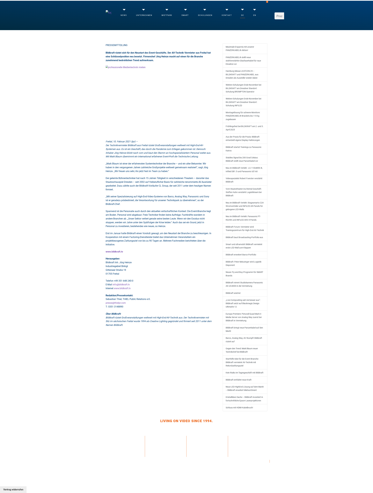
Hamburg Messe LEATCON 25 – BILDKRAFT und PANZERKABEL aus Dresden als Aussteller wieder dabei (242, 74)
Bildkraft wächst (233, 293)
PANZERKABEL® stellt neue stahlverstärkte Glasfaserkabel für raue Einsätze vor (243, 60)
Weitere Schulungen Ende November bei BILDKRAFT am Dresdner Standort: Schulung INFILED (243, 102)
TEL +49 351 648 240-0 (160, 437)
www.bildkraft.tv (122, 288)
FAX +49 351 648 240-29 (161, 440)
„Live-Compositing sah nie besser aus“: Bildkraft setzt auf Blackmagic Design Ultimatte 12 (243, 303)
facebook (236, 437)
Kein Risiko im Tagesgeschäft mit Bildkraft (244, 372)
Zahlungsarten (199, 437)
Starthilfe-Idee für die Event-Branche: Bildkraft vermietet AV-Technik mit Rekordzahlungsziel (242, 362)
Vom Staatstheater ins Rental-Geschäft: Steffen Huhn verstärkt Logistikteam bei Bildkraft (244, 192)
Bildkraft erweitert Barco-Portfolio (241, 254)
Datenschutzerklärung (204, 455)
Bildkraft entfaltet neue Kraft (238, 380)
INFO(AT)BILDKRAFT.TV (160, 446)
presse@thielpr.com (116, 303)
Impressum (196, 450)
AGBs (192, 446)
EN (254, 15)
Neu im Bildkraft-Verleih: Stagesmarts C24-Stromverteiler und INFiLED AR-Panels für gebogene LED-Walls (245, 206)
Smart (185, 15)
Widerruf (195, 443)
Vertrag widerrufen (13, 489)
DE (242, 15)
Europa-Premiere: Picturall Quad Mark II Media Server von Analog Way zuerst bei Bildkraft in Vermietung (244, 317)
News (124, 15)
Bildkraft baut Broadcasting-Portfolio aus (244, 237)
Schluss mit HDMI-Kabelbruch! (239, 407)
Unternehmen (144, 15)
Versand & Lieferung (202, 440)
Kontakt (227, 15)
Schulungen (205, 15)
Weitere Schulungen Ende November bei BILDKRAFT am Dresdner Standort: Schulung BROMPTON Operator (243, 88)
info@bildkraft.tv (121, 284)
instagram (237, 440)
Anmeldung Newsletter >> (163, 451)
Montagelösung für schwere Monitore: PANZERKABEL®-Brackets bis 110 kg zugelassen (243, 116)
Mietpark (167, 15)
